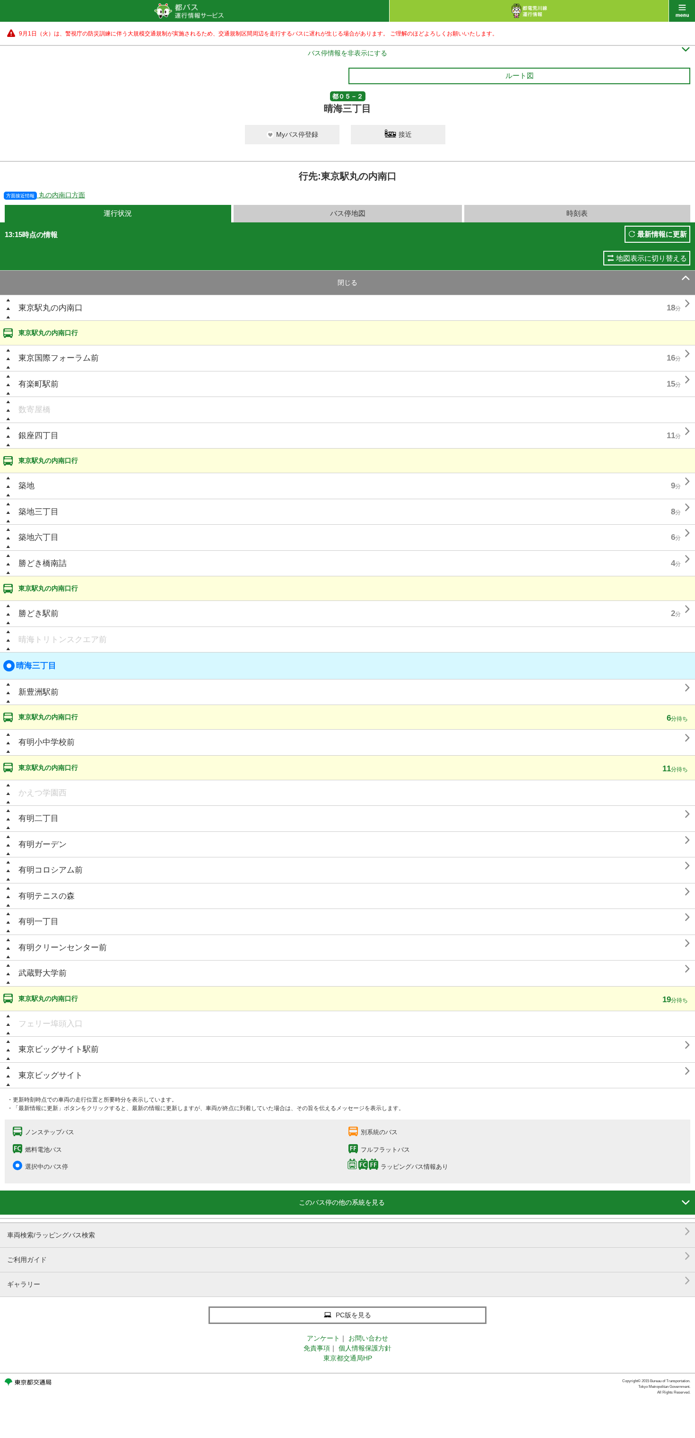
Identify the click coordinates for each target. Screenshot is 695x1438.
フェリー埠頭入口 (50, 1023)
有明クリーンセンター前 (62, 947)
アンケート (323, 1338)
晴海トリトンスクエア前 (62, 639)
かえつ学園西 (42, 792)
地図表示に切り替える (651, 258)
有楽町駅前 (38, 383)
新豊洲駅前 (38, 692)
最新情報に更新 (662, 234)
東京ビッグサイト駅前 (58, 1049)
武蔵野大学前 (42, 973)
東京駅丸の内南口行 (48, 332)
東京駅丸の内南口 (50, 307)
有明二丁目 (38, 818)
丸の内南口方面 (45, 195)
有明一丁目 (38, 921)
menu (682, 11)
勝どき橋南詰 (42, 563)
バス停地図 (347, 213)
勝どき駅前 (38, 613)
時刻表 (577, 213)
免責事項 (317, 1348)
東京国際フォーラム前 (58, 357)
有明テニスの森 (46, 895)
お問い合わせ (368, 1338)
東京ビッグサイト (50, 1075)
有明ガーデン (42, 844)
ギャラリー (348, 1280)
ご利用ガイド (348, 1256)
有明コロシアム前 (50, 869)
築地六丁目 (38, 537)
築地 (26, 485)
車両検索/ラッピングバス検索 (348, 1231)
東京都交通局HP (347, 1358)
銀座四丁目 (38, 435)
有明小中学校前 (46, 742)
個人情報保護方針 (365, 1348)
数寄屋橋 (34, 409)
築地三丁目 (38, 511)
